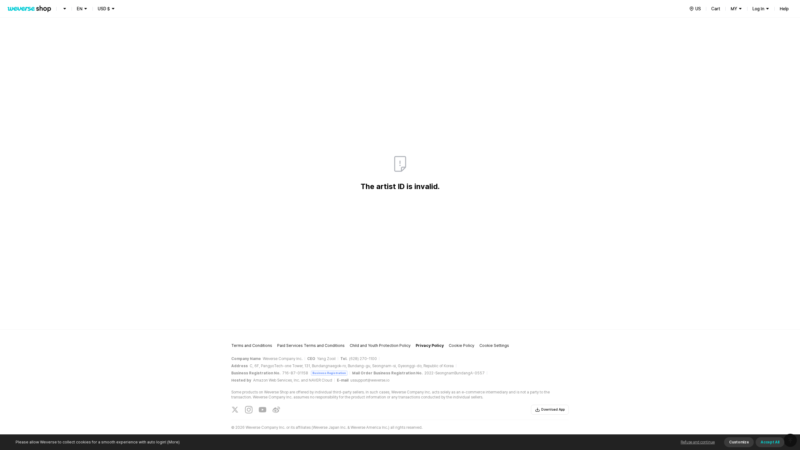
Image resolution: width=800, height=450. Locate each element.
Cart (715, 8)
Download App (553, 410)
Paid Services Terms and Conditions (311, 345)
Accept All (770, 442)
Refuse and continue (698, 442)
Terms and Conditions (251, 345)
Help (784, 8)
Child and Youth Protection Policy (380, 345)
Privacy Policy (430, 345)
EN (79, 8)
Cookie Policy (461, 345)
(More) (173, 442)
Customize (739, 442)
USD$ (104, 8)
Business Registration (329, 373)
